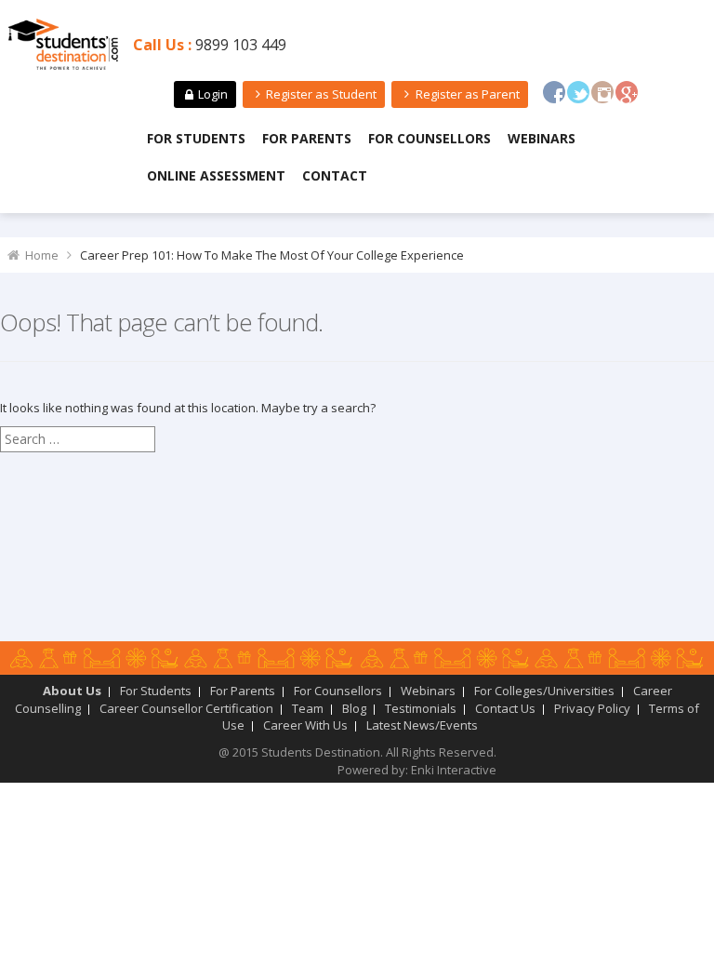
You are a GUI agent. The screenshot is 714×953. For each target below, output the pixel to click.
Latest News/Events (422, 725)
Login (213, 94)
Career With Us (305, 725)
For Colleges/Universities (544, 690)
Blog (354, 708)
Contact (334, 175)
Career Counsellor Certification (186, 708)
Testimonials (420, 708)
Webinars (541, 138)
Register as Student (321, 94)
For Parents (306, 138)
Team (308, 708)
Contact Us (505, 708)
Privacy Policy (592, 708)
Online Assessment (216, 175)
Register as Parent (468, 94)
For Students (196, 138)
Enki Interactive (453, 769)
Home (42, 255)
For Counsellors (429, 138)
